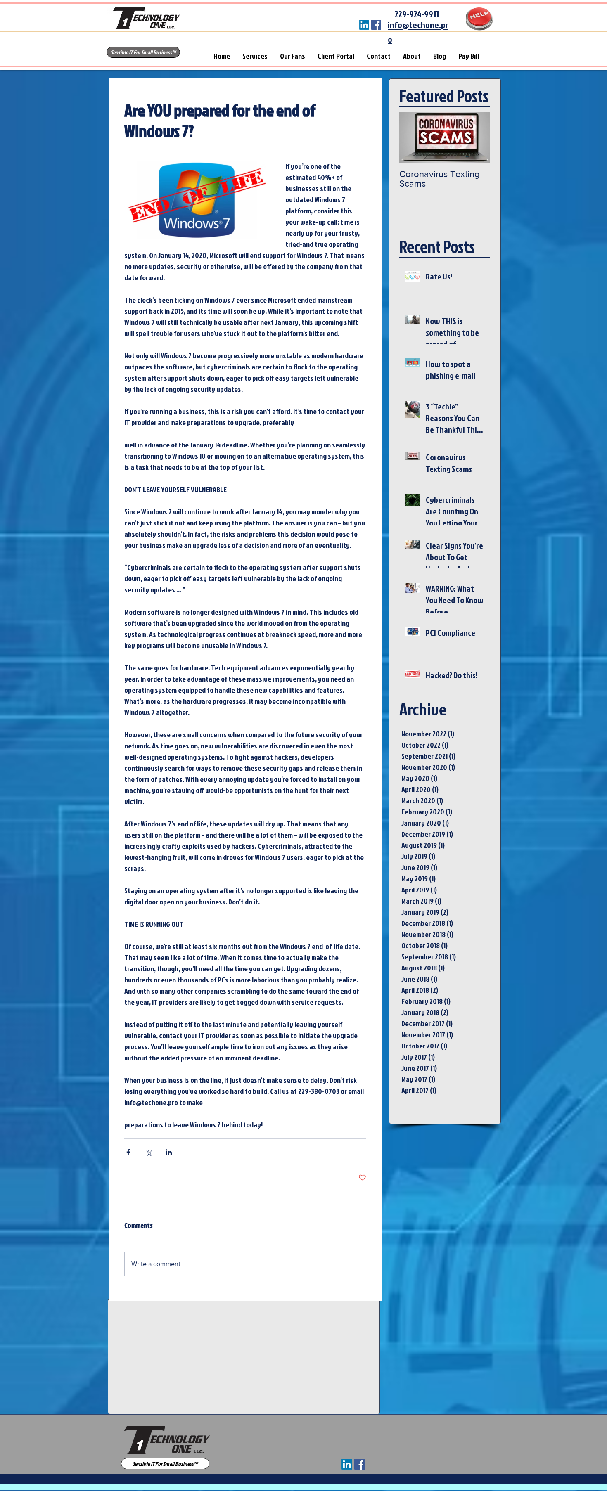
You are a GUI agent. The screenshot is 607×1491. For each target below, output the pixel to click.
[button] (143, 52)
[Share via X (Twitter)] (148, 1152)
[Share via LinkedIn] (169, 1152)
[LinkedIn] (364, 25)
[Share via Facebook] (128, 1152)
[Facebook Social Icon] (376, 25)
